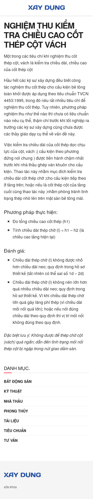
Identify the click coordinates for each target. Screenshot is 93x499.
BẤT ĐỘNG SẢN (18, 381)
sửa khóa (10, 487)
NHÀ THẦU (13, 401)
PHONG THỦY (16, 411)
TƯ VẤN (11, 440)
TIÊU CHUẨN (15, 430)
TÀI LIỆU (11, 420)
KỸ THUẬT (13, 391)
